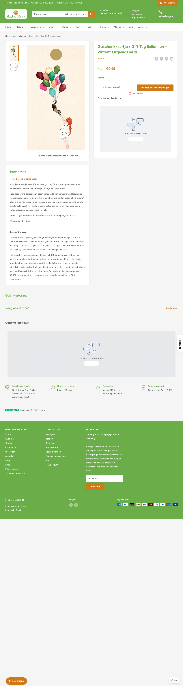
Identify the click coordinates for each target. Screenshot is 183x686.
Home (8, 27)
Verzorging (36, 27)
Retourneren (52, 447)
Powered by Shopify (13, 510)
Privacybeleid (11, 469)
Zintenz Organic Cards (26, 179)
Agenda (9, 456)
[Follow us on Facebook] (71, 505)
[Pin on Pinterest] (161, 59)
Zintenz (102, 59)
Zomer (141, 27)
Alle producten (19, 36)
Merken (117, 27)
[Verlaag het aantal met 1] (109, 78)
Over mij (9, 438)
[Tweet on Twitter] (166, 59)
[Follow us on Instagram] (76, 505)
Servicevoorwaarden (15, 473)
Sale (131, 27)
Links (7, 465)
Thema (103, 27)
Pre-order (10, 451)
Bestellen (50, 443)
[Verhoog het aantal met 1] (123, 78)
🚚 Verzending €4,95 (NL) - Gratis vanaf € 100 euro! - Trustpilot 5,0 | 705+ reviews (43, 3)
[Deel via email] (171, 59)
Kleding (19, 27)
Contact (9, 443)
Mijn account (138, 17)
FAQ (48, 460)
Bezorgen (50, 434)
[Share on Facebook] (156, 59)
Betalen (49, 438)
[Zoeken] (91, 14)
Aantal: (101, 77)
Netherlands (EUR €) (15, 500)
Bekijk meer (172, 308)
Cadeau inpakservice (56, 456)
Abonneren (95, 486)
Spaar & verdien (53, 451)
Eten (90, 27)
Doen (51, 27)
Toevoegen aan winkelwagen (155, 87)
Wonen (65, 27)
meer (25, 397)
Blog (7, 460)
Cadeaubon (10, 447)
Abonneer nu (169, 3)
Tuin (78, 27)
